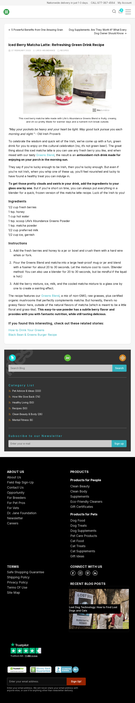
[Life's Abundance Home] (9, 12)
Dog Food (77, 520)
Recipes (64, 50)
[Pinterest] (87, 573)
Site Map (13, 592)
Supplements (79, 496)
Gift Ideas (77, 556)
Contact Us (15, 487)
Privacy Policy (17, 582)
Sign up (119, 443)
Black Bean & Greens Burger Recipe (32, 334)
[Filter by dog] (12, 358)
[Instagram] (80, 573)
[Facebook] (73, 573)
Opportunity (15, 492)
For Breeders (16, 498)
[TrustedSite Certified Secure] (17, 669)
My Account (124, 2)
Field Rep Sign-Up (20, 482)
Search (119, 368)
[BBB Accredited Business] (67, 669)
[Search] (114, 11)
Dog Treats (78, 525)
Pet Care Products (83, 536)
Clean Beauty (80, 486)
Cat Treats (77, 546)
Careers (12, 523)
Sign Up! (76, 681)
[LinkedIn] (95, 573)
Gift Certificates (81, 507)
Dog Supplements (83, 530)
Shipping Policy (18, 577)
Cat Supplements (82, 551)
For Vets (13, 508)
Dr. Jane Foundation (21, 513)
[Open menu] (129, 12)
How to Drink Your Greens (26, 330)
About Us (14, 477)
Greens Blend (45, 155)
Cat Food (77, 541)
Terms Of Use (17, 587)
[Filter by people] (123, 358)
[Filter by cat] (68, 358)
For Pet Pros (16, 503)
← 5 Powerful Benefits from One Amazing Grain (35, 29)
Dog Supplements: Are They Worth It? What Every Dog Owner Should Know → (98, 31)
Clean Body (78, 491)
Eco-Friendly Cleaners (86, 501)
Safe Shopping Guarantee (25, 572)
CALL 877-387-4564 (103, 2)
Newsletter (15, 518)
